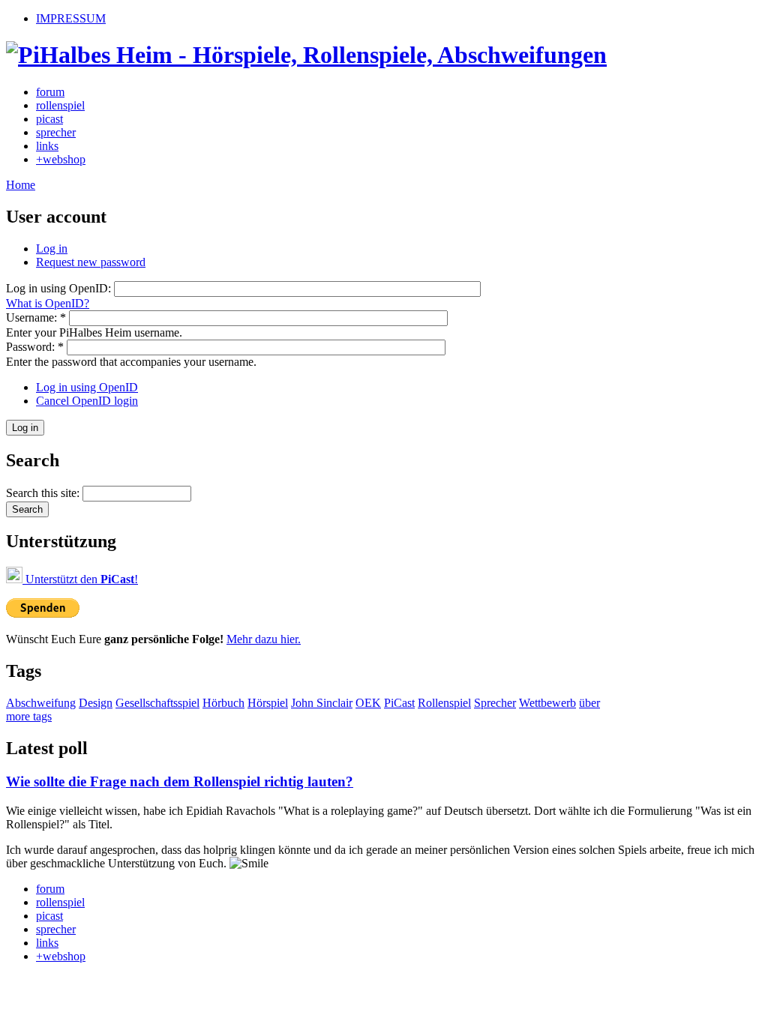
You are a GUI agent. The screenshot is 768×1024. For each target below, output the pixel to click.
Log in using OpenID (87, 387)
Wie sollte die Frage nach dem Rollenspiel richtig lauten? (179, 781)
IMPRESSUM (71, 18)
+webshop (61, 159)
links (47, 145)
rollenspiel (60, 105)
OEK (368, 702)
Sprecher (495, 702)
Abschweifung (41, 702)
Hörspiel (268, 702)
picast (49, 118)
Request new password (91, 262)
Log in (52, 248)
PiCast (399, 702)
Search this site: (44, 493)
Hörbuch (223, 702)
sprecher (56, 132)
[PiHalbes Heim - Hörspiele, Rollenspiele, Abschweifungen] (306, 54)
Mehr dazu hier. (263, 639)
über (589, 702)
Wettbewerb (547, 702)
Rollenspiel (444, 702)
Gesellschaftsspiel (158, 702)
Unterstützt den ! (80, 579)
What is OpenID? (47, 303)
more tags (29, 716)
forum (50, 91)
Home (20, 184)
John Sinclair (321, 702)
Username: (36, 317)
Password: (35, 346)
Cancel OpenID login (87, 400)
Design (95, 702)
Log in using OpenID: (60, 288)
